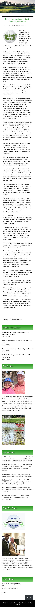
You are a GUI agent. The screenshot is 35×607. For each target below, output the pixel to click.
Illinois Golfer (5, 480)
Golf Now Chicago (7, 464)
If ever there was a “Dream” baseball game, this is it (17, 349)
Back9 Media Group (7, 457)
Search (4, 592)
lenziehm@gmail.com (14, 584)
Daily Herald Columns (15, 319)
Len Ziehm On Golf (17, 4)
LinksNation (5, 495)
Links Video (5, 487)
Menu (31, 10)
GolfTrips (4, 474)
